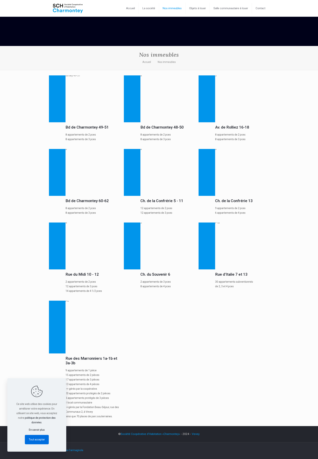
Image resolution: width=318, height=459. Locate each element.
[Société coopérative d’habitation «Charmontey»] (68, 8)
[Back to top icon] (300, 451)
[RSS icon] (264, 450)
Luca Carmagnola (73, 450)
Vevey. (196, 434)
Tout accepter (37, 439)
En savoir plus (37, 429)
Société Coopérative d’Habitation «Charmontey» (150, 434)
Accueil (146, 62)
